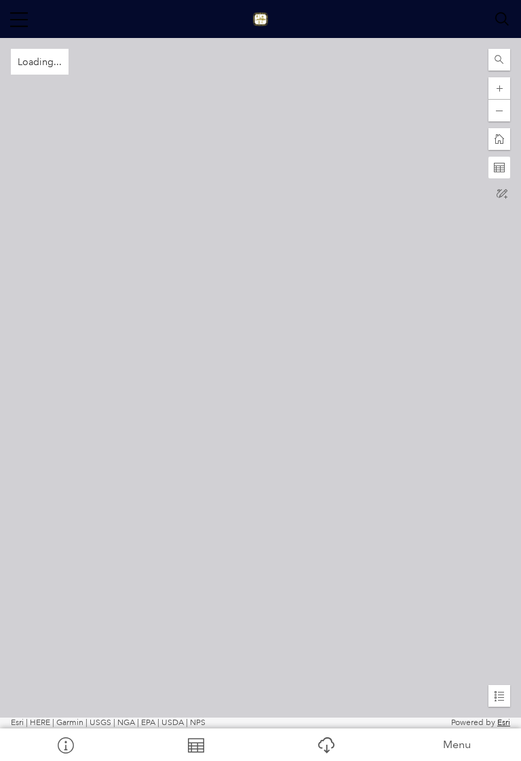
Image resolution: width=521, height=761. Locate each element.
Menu (457, 744)
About (65, 744)
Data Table (195, 744)
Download (325, 744)
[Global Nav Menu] (19, 19)
